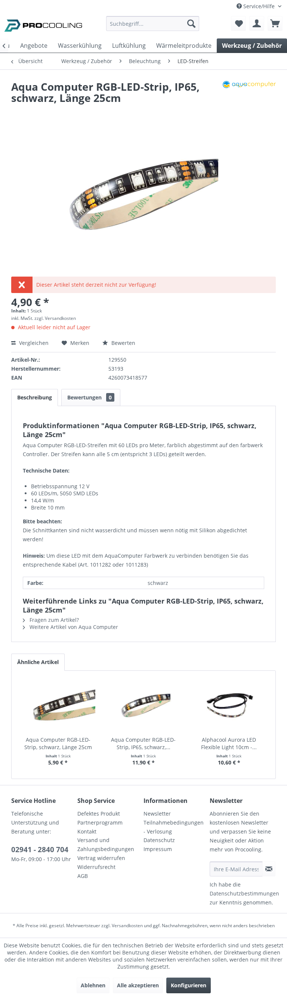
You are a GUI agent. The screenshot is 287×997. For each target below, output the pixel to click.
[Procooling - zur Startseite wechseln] (43, 25)
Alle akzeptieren (138, 985)
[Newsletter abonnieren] (268, 869)
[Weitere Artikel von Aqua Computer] (249, 94)
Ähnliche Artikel (38, 662)
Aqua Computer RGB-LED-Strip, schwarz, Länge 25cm (58, 743)
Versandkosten (127, 925)
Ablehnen (93, 985)
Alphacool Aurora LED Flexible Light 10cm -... (229, 743)
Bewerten (122, 342)
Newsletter (157, 813)
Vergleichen (33, 342)
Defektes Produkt (98, 813)
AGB (82, 875)
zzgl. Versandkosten (55, 318)
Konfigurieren (188, 985)
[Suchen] (191, 23)
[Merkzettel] (238, 23)
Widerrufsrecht (96, 866)
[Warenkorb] (275, 23)
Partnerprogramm (100, 822)
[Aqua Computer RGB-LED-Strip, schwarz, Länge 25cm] (58, 706)
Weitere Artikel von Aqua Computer (73, 626)
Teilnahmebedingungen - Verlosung (174, 827)
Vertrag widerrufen (101, 858)
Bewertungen (89, 397)
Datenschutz (159, 840)
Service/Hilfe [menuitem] (259, 6)
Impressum (158, 849)
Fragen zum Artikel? (53, 619)
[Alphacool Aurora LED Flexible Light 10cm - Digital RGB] (229, 706)
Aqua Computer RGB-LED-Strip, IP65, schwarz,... (143, 743)
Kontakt (86, 831)
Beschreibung (34, 397)
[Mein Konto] (256, 23)
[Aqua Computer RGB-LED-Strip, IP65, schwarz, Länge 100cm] (144, 706)
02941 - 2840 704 (39, 849)
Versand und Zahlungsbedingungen (105, 844)
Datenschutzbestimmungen (244, 893)
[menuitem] (153, 27)
